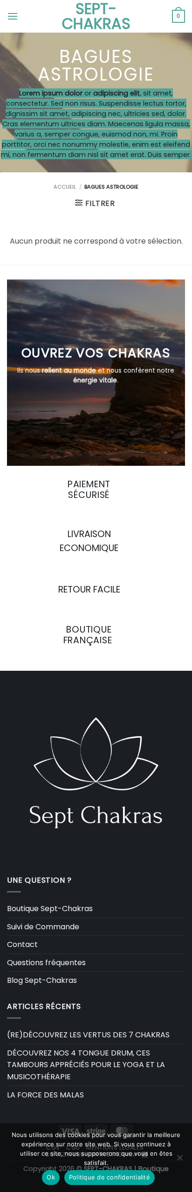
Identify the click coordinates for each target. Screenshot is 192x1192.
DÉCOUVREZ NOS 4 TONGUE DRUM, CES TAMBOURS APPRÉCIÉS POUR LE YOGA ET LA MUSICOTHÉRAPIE (86, 1065)
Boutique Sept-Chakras (50, 908)
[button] (12, 16)
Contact (22, 944)
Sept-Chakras (96, 16)
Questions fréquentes (46, 962)
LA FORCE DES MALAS (45, 1095)
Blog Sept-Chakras (42, 980)
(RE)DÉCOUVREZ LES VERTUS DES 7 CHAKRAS (88, 1034)
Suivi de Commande (43, 926)
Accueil (65, 187)
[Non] (179, 1160)
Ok (51, 1177)
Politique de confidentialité (109, 1177)
